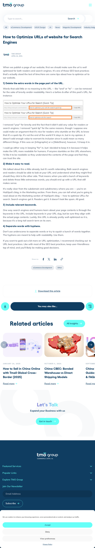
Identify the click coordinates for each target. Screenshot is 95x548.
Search (71, 18)
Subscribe (11, 503)
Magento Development (72, 27)
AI (50, 27)
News (57, 27)
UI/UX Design (40, 27)
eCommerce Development (21, 27)
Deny (47, 532)
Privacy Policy (47, 544)
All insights (72, 323)
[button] (90, 344)
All (6, 27)
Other (60, 268)
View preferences (47, 538)
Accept (47, 525)
